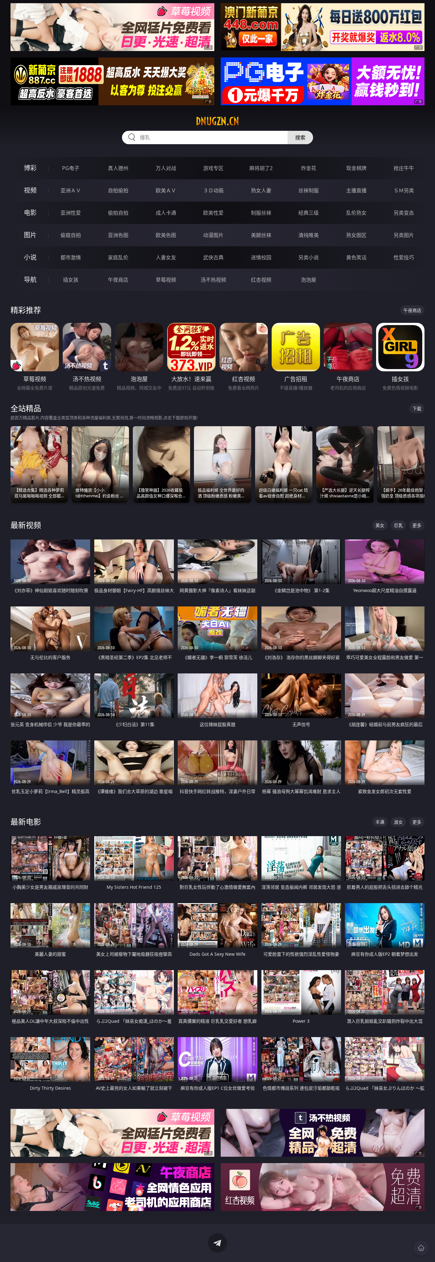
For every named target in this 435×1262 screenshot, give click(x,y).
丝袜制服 (308, 190)
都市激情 (71, 257)
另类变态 (404, 212)
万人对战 (166, 168)
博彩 (30, 168)
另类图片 (404, 235)
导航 (30, 279)
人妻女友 (166, 257)
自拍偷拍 (118, 190)
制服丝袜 (261, 212)
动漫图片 (213, 235)
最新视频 (26, 525)
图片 (30, 235)
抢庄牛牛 (404, 168)
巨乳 (398, 525)
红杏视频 (261, 279)
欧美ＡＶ (166, 190)
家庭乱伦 (118, 257)
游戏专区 (213, 168)
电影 (30, 212)
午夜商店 (118, 279)
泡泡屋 (308, 279)
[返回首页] (421, 1248)
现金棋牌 (356, 168)
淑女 (398, 822)
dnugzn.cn (217, 121)
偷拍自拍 (118, 212)
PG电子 (70, 168)
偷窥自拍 (71, 235)
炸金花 (308, 168)
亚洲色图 (118, 235)
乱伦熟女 (356, 212)
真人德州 (118, 168)
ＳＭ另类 (404, 190)
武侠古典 (213, 257)
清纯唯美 (308, 235)
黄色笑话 (356, 257)
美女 (379, 525)
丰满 (379, 822)
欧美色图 (166, 235)
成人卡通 (166, 212)
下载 (416, 408)
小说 (30, 257)
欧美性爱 (213, 212)
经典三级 (308, 212)
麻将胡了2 (261, 168)
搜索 (300, 137)
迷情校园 (261, 257)
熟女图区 (356, 235)
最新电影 (26, 821)
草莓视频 (166, 279)
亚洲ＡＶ (71, 190)
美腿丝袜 (261, 235)
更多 (416, 525)
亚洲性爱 (71, 212)
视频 (30, 190)
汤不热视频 (213, 279)
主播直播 (356, 190)
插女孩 (70, 279)
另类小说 (308, 257)
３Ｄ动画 (213, 190)
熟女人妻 (261, 190)
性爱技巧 (404, 257)
